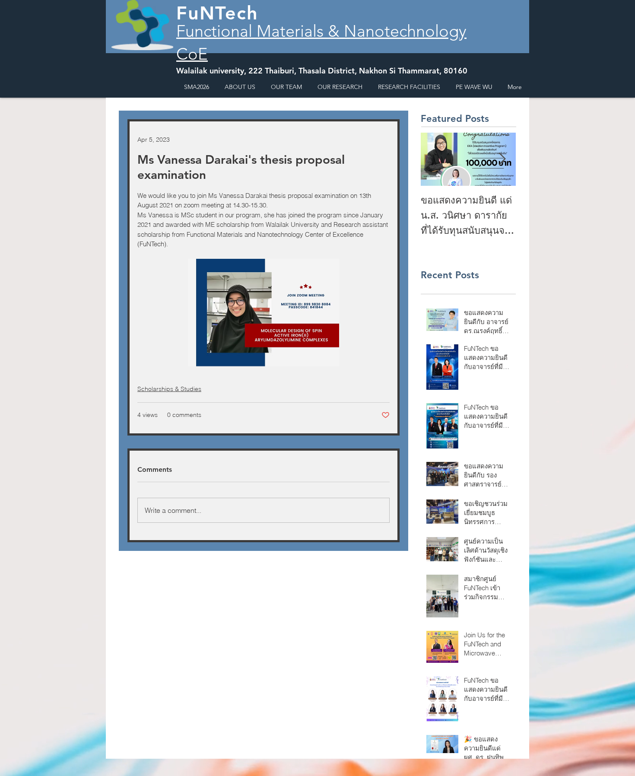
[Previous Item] (434, 159)
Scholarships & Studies (169, 389)
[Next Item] (502, 159)
